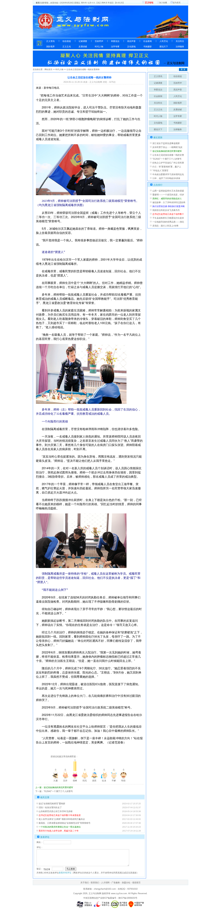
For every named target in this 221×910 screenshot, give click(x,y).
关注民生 (180, 41)
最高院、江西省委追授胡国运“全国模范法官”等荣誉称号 (64, 823)
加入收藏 (163, 2)
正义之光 (66, 46)
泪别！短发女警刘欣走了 (50, 807)
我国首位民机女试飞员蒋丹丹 (166, 210)
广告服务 (115, 882)
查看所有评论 (65, 872)
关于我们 (84, 882)
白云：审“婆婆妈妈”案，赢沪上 (166, 166)
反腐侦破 (83, 46)
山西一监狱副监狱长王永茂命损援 (168, 191)
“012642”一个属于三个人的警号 (167, 159)
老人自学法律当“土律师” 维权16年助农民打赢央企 (62, 819)
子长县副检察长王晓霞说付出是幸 (168, 218)
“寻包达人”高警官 (160, 170)
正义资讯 (50, 41)
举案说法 (115, 41)
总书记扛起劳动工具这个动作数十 (168, 214)
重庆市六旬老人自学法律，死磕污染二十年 (59, 831)
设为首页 (177, 2)
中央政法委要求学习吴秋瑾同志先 (168, 174)
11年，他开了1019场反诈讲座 (166, 178)
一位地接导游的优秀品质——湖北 (168, 222)
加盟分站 (126, 882)
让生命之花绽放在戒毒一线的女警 (168, 155)
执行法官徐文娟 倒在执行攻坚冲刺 (168, 206)
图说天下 (164, 46)
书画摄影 (147, 46)
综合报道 (66, 41)
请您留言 (136, 882)
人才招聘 (105, 882)
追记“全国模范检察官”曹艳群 (52, 803)
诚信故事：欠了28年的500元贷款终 (168, 202)
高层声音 (131, 41)
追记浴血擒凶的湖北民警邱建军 (167, 151)
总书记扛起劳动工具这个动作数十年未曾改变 (60, 815)
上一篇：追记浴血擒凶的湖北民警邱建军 (54, 787)
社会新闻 (147, 41)
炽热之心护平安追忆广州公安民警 (168, 163)
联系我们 (95, 882)
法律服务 (180, 46)
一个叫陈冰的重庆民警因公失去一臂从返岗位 (60, 827)
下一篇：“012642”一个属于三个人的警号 (54, 791)
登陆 (46, 3)
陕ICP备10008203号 (127, 898)
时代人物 (99, 46)
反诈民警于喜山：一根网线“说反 (167, 147)
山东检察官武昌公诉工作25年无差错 (55, 811)
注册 (42, 3)
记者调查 (83, 41)
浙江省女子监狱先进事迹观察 (166, 143)
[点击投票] (55, 775)
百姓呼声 (99, 41)
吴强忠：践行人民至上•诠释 (165, 226)
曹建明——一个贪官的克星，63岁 (168, 194)
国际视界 (50, 46)
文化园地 (131, 46)
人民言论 (164, 41)
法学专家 (115, 46)
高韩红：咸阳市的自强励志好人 (167, 198)
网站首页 (48, 69)
